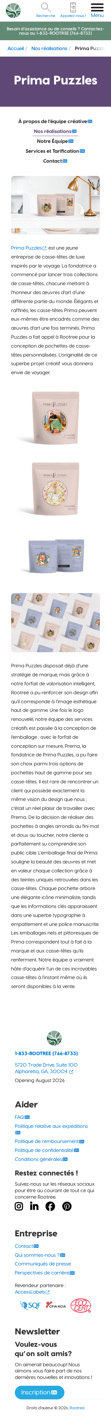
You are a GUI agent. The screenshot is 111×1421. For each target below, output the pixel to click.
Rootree (77, 1407)
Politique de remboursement (47, 1141)
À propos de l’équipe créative (52, 121)
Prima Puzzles (26, 248)
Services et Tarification (52, 151)
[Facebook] (50, 1207)
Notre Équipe (52, 141)
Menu (97, 15)
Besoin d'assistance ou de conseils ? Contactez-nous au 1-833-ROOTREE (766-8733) (55, 31)
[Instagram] (18, 1207)
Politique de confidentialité (44, 1150)
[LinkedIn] (34, 1207)
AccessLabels (30, 1292)
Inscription (35, 1392)
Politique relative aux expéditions (51, 1126)
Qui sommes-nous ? (37, 1255)
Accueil (15, 48)
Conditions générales (38, 1159)
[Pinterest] (67, 1207)
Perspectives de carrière (42, 1273)
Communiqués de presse (43, 1264)
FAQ (19, 1117)
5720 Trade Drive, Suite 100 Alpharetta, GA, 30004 (46, 1068)
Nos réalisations (49, 48)
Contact (52, 161)
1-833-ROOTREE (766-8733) (46, 1053)
